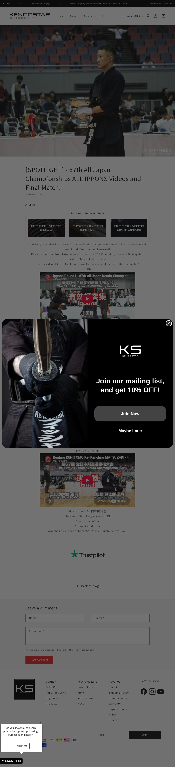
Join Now (130, 413)
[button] (25, 761)
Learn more (21, 746)
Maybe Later (130, 430)
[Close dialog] (169, 323)
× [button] (41, 722)
